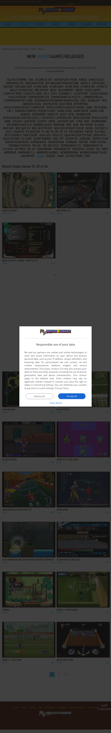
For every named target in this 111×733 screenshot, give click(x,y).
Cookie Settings (46, 388)
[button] (55, 402)
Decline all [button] (39, 396)
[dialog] (55, 366)
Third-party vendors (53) (51, 368)
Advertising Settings (44, 384)
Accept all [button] (72, 396)
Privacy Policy (62, 388)
